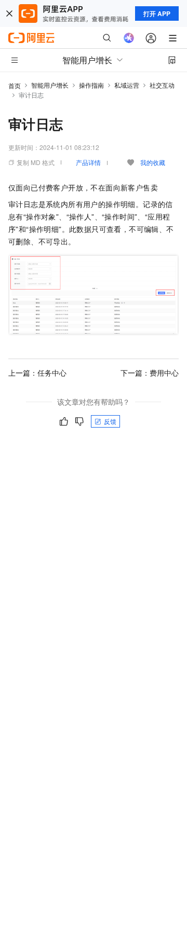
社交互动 (162, 84)
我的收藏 (152, 162)
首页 (14, 85)
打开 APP (156, 13)
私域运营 (126, 84)
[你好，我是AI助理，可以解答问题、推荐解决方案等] (129, 38)
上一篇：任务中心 (37, 372)
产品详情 (88, 162)
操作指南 (91, 84)
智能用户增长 (50, 84)
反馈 (110, 421)
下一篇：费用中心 (150, 372)
